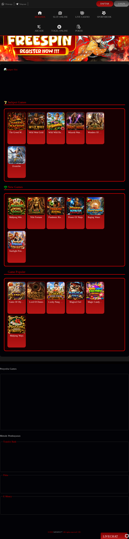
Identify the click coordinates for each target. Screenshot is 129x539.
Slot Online (60, 17)
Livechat (110, 536)
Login (121, 4)
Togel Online (59, 31)
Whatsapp (8, 4)
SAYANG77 (57, 532)
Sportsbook (104, 17)
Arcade (39, 31)
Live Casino (82, 17)
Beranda (40, 17)
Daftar (104, 4)
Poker (79, 31)
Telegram (22, 4)
